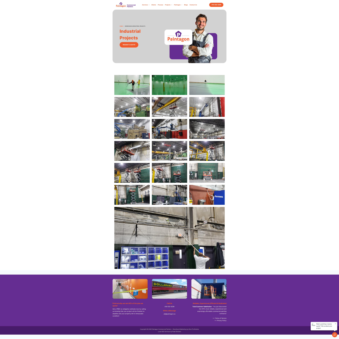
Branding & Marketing (179, 329)
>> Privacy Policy (220, 320)
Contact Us (193, 5)
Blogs (186, 5)
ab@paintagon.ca (169, 314)
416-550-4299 (216, 5)
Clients (153, 5)
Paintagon (177, 5)
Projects (167, 5)
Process (160, 5)
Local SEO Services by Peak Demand (169, 331)
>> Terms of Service (219, 318)
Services (145, 5)
